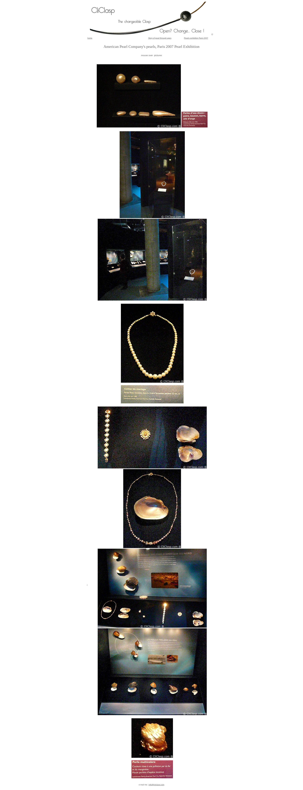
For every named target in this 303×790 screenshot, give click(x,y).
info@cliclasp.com (156, 785)
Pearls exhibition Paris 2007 (196, 38)
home (89, 38)
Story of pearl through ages (159, 38)
